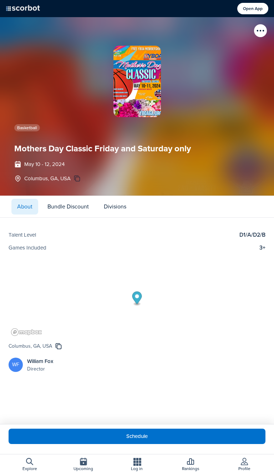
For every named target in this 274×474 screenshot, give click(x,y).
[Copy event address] (77, 178)
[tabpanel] (137, 305)
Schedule (137, 436)
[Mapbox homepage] (26, 332)
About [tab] (24, 206)
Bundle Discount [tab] (68, 206)
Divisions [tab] (115, 206)
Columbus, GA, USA (47, 178)
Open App (253, 8)
